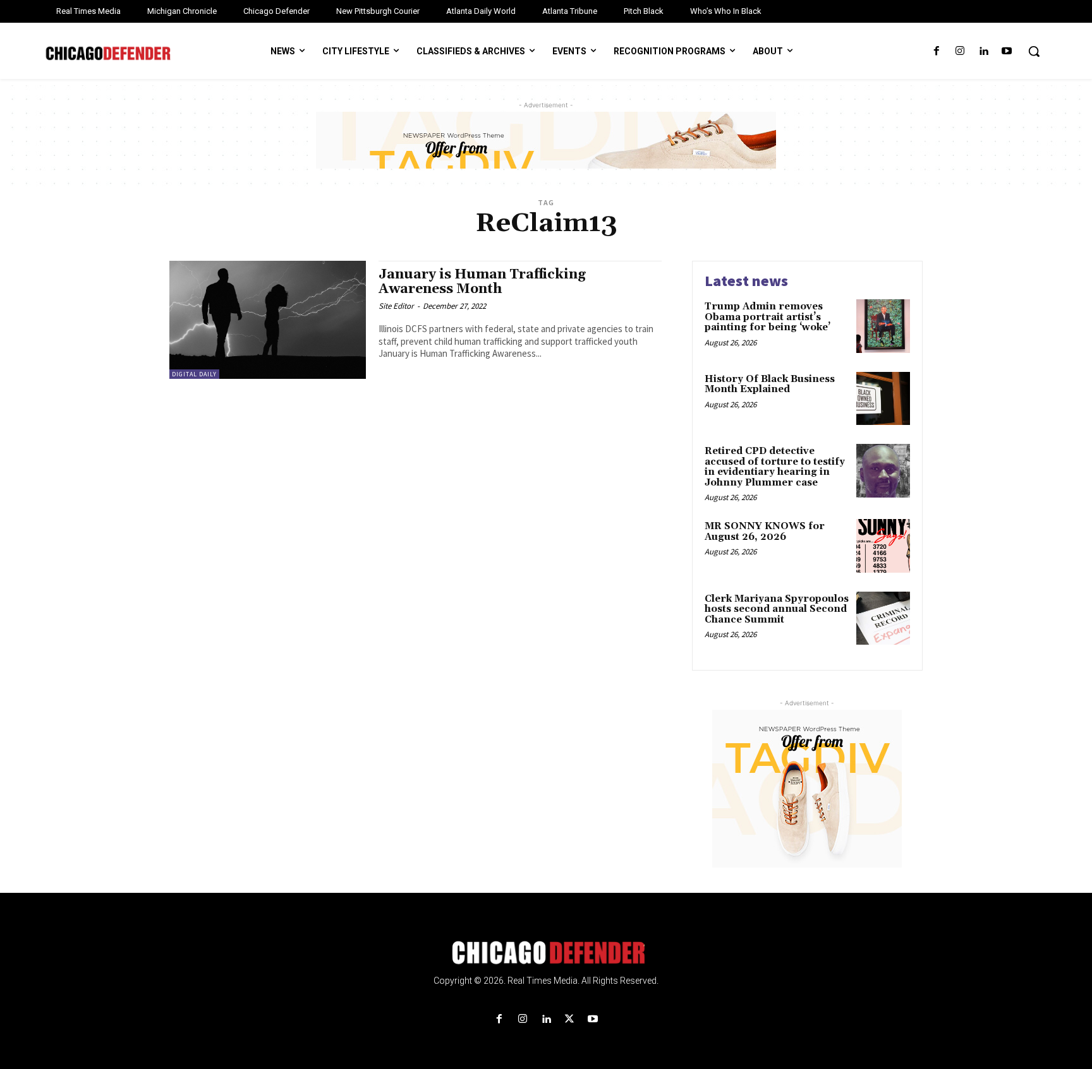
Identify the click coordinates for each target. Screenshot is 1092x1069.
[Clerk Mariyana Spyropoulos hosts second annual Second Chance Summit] (883, 618)
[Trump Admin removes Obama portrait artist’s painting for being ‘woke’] (883, 326)
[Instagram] (959, 51)
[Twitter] (569, 1019)
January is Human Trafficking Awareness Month (482, 281)
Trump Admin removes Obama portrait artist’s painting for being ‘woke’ (767, 317)
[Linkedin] (983, 51)
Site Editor (396, 306)
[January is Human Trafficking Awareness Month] (267, 320)
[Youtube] (1007, 51)
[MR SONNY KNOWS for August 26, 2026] (883, 546)
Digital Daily (194, 374)
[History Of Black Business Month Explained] (883, 399)
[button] (1034, 51)
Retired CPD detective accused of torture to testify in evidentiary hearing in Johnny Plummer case (775, 467)
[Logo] (546, 953)
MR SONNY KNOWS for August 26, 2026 (765, 531)
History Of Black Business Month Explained (770, 384)
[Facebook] (936, 51)
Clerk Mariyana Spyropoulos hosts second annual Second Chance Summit (777, 609)
